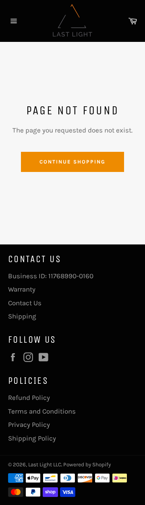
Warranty (21, 289)
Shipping (22, 316)
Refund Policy (29, 397)
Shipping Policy (32, 438)
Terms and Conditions (42, 411)
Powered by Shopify (87, 465)
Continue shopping (72, 162)
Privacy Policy (29, 424)
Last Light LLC (44, 465)
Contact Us (24, 303)
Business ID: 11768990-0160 (50, 276)
